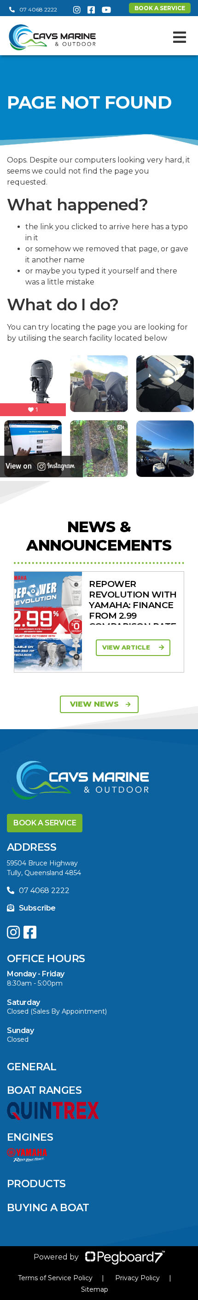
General (31, 1067)
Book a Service (44, 822)
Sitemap (94, 1289)
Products (36, 1184)
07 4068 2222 (38, 9)
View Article (127, 647)
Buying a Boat (48, 1207)
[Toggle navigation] (179, 37)
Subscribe (37, 908)
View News (94, 704)
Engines (30, 1137)
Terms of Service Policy (55, 1278)
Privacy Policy (137, 1278)
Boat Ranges (44, 1090)
